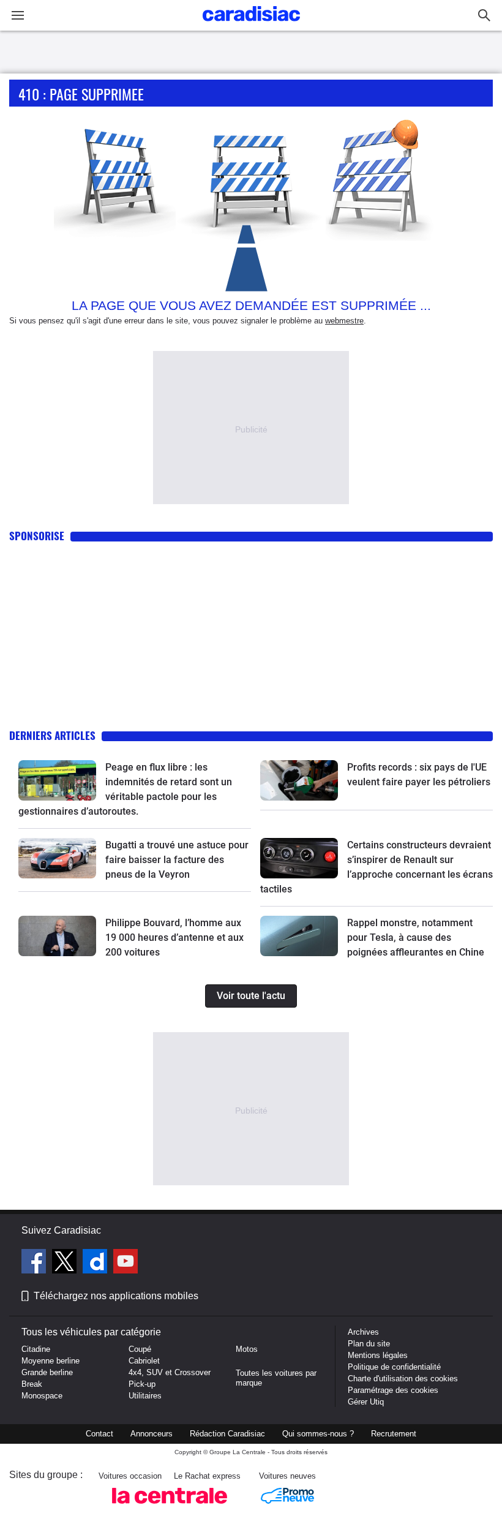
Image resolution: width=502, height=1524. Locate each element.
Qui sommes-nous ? (318, 1433)
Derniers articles (52, 735)
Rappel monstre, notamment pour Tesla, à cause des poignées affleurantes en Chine (415, 937)
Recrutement (393, 1433)
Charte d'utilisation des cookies (403, 1378)
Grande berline (47, 1372)
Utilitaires (145, 1395)
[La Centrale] (169, 1507)
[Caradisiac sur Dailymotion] (96, 1263)
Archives (363, 1332)
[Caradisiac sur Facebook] (35, 1263)
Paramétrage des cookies (393, 1390)
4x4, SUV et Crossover (170, 1372)
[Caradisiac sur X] (66, 1263)
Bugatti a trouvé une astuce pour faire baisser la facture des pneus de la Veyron (177, 859)
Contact (99, 1433)
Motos (247, 1349)
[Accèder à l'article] (57, 780)
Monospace (41, 1395)
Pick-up (142, 1384)
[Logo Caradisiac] (251, 24)
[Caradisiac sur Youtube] (125, 1263)
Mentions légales (378, 1355)
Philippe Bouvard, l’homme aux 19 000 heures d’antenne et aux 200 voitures (174, 937)
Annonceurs (151, 1433)
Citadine (35, 1349)
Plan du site (369, 1343)
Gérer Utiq (366, 1401)
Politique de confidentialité (394, 1366)
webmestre (344, 320)
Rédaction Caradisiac (227, 1433)
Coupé (140, 1349)
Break (31, 1384)
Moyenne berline (50, 1360)
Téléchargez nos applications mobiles (116, 1296)
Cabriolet (144, 1360)
